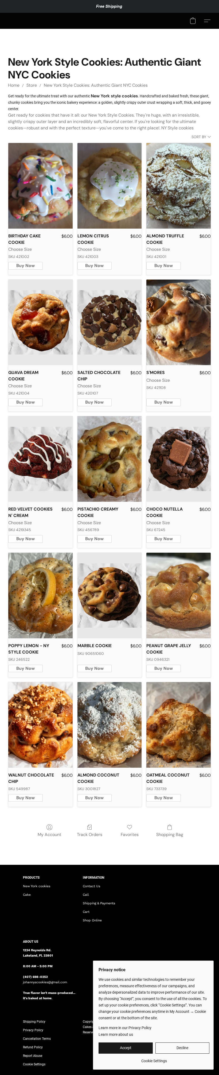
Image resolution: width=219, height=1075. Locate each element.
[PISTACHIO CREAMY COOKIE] (109, 459)
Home (13, 85)
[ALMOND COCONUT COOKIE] (109, 725)
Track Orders (89, 834)
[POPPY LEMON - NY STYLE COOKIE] (40, 595)
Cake (27, 895)
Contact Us (91, 886)
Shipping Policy (34, 1022)
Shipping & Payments (99, 903)
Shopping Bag (169, 834)
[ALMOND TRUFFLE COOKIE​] (178, 186)
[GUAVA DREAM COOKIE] (40, 322)
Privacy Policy (33, 1030)
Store (31, 85)
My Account (49, 834)
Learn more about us (116, 1034)
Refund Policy (33, 1047)
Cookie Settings (34, 1064)
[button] (193, 21)
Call (86, 895)
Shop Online (92, 920)
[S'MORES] (178, 322)
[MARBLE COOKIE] (109, 595)
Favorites (130, 834)
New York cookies (36, 886)
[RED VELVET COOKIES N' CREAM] (40, 459)
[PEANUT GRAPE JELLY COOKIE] (178, 595)
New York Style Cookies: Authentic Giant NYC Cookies (96, 85)
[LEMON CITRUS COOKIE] (109, 186)
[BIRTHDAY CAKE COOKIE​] (40, 186)
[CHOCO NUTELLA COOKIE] (178, 459)
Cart (86, 912)
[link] (154, 1059)
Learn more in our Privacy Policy (125, 1028)
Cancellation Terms (37, 1039)
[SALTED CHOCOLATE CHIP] (109, 322)
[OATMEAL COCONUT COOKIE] (178, 725)
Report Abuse (32, 1056)
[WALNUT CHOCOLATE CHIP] (40, 725)
